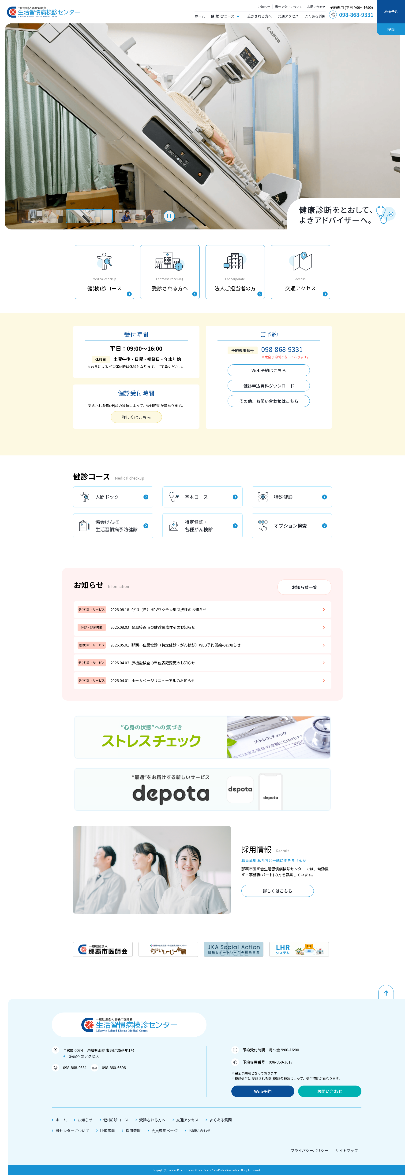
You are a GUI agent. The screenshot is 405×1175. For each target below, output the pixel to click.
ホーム (200, 16)
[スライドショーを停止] (169, 216)
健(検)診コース (222, 16)
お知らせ (264, 6)
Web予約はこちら (268, 370)
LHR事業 (107, 1130)
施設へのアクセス (84, 1056)
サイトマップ (346, 1150)
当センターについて (288, 6)
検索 (391, 29)
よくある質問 (315, 16)
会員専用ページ (164, 1130)
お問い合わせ (316, 6)
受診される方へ (259, 16)
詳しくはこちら (136, 417)
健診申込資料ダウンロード (269, 386)
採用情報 (133, 1130)
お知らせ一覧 (304, 587)
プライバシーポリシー (309, 1150)
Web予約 (391, 11)
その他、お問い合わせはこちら (268, 401)
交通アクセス (288, 16)
